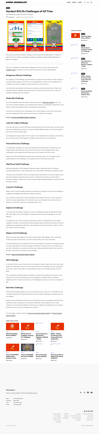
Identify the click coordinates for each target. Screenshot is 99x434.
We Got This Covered (76, 416)
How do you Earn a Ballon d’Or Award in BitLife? (57, 356)
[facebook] (87, 392)
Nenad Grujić (9, 337)
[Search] (84, 2)
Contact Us (8, 400)
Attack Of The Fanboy (88, 414)
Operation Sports (77, 418)
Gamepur (78, 414)
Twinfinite (66, 414)
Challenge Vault (10, 70)
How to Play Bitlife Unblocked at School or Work (12, 356)
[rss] (80, 392)
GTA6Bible (58, 422)
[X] (84, 392)
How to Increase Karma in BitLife (41, 355)
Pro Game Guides (57, 414)
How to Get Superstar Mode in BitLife (23, 254)
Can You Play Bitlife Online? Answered (24, 117)
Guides (74, 2)
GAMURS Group (89, 425)
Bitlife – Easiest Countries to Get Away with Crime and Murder (56, 336)
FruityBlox (78, 420)
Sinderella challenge (48, 102)
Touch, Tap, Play (57, 420)
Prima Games (58, 416)
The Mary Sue (90, 418)
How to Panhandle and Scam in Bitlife (27, 355)
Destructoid (90, 416)
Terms (7, 402)
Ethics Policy (16, 400)
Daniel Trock (39, 341)
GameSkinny (66, 418)
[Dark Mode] (88, 2)
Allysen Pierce (24, 339)
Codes (80, 2)
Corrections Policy (17, 402)
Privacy (7, 404)
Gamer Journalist (57, 418)
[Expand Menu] (91, 2)
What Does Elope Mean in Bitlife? (11, 334)
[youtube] (91, 392)
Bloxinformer (90, 420)
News (68, 2)
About (7, 398)
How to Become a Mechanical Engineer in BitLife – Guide (42, 336)
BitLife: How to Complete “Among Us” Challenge (27, 335)
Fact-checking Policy (18, 398)
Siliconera (66, 416)
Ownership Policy (17, 404)
